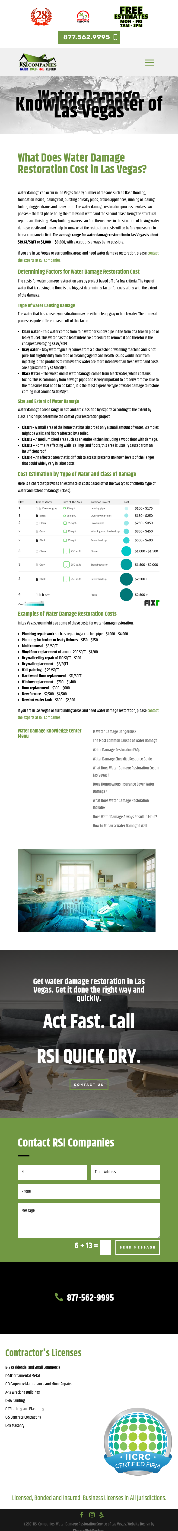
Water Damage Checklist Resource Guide (122, 759)
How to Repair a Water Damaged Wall (120, 826)
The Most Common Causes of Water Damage (125, 741)
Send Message (138, 1247)
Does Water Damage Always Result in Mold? (125, 817)
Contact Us (89, 1085)
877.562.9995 (86, 37)
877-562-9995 (90, 1298)
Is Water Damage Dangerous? (114, 732)
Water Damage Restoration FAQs (116, 750)
